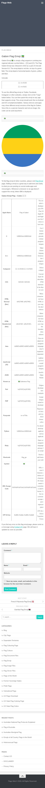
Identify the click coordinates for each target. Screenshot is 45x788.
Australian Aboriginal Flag (13, 732)
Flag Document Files (11, 656)
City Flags (7, 635)
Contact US (18, 527)
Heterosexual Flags (10, 742)
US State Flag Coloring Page (14, 701)
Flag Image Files (9, 666)
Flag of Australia (9, 727)
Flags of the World (10, 676)
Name (6, 565)
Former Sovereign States (13, 681)
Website (7, 573)
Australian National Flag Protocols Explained (19, 722)
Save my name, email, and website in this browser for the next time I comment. (20, 582)
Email (25, 565)
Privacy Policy (9, 766)
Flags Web (6, 3)
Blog (5, 630)
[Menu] (42, 2)
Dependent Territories (11, 640)
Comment (8, 550)
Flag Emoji (6, 50)
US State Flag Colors (11, 706)
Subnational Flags (10, 691)
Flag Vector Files (10, 671)
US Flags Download (11, 696)
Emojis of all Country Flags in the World (18, 737)
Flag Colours (8, 650)
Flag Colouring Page (11, 645)
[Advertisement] (22, 23)
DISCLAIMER (9, 761)
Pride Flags (8, 686)
